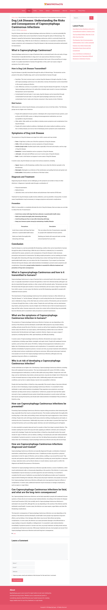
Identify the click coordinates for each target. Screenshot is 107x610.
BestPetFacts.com (15, 593)
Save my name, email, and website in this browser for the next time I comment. (34, 575)
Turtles (35, 10)
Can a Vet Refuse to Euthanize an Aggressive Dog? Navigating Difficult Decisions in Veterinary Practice (83, 56)
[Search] (91, 18)
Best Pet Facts (52, 607)
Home (23, 10)
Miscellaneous (56, 10)
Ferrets (41, 10)
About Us (65, 10)
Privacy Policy (81, 10)
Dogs (29, 10)
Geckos (48, 10)
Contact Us (72, 10)
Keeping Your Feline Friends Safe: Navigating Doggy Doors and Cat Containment (82, 48)
